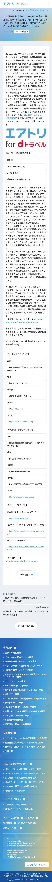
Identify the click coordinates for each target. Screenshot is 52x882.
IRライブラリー (12, 773)
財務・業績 (36, 769)
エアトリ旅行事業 (13, 653)
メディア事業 (11, 666)
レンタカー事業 (36, 690)
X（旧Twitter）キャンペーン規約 (15, 876)
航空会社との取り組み (15, 743)
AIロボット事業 (38, 711)
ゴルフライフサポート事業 (17, 716)
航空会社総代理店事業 (15, 690)
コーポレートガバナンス (34, 773)
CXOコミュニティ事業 (15, 681)
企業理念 (44, 738)
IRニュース (10, 769)
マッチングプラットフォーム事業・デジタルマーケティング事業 (26, 675)
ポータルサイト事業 (14, 703)
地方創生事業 (11, 670)
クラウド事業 (27, 670)
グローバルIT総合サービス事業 (19, 657)
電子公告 (21, 791)
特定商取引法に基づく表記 (39, 876)
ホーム (15, 10)
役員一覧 (9, 751)
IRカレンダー (11, 782)
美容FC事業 (41, 699)
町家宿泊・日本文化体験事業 (18, 724)
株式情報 (9, 778)
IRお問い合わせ (30, 786)
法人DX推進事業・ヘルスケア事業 (20, 707)
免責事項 (9, 791)
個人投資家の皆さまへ (27, 778)
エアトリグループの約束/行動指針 (20, 738)
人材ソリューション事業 (16, 711)
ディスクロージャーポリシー (34, 782)
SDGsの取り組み (13, 809)
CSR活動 (28, 809)
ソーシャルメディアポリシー (34, 874)
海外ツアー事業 (12, 694)
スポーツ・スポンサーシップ (18, 805)
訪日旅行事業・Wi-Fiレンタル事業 (21, 661)
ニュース (22, 10)
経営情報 (23, 769)
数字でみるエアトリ (14, 747)
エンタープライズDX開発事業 (18, 699)
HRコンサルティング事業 (16, 686)
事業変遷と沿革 (36, 743)
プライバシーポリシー (13, 874)
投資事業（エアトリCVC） (33, 666)
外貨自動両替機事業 (14, 720)
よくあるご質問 (12, 786)
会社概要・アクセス (36, 747)
